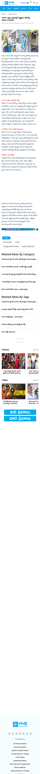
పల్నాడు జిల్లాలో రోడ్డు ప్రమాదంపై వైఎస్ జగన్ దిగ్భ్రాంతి (20, 309)
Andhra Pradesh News (20, 751)
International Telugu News (20, 764)
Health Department (28, 247)
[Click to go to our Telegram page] (27, 733)
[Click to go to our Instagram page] (20, 733)
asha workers (7, 242)
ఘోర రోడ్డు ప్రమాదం (20, 332)
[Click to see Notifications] (37, 3)
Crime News (20, 757)
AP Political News (20, 744)
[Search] (28, 3)
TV (34, 3)
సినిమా (30, 8)
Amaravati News (20, 747)
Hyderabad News (20, 761)
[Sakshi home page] (20, 724)
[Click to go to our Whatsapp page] (13, 733)
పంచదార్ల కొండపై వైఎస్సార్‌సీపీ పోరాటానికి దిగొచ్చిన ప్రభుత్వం (20, 274)
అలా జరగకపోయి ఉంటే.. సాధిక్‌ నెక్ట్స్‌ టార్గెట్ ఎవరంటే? (18, 267)
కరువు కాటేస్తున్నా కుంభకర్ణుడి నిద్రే (20, 324)
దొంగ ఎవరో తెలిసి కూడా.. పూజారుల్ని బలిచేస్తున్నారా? (19, 289)
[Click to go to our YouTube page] (23, 733)
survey (17, 242)
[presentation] (4, 361)
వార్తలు (9, 8)
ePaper (24, 3)
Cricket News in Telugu (20, 754)
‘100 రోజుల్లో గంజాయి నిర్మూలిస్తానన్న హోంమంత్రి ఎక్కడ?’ (19, 282)
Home (3, 14)
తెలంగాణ (23, 8)
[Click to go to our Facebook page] (9, 733)
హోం (4, 8)
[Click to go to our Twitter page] (16, 733)
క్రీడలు (36, 8)
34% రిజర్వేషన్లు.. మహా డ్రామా (20, 317)
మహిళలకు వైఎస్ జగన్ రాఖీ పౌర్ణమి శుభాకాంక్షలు (19, 259)
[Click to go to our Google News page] (30, 733)
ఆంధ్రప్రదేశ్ (16, 8)
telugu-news (12, 14)
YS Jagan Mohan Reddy (10, 247)
